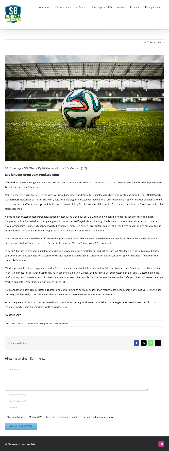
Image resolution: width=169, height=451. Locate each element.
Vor (160, 42)
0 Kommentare (61, 323)
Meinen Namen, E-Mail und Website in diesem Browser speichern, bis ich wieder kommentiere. (61, 417)
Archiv (49, 323)
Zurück (151, 42)
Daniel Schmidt (16, 323)
